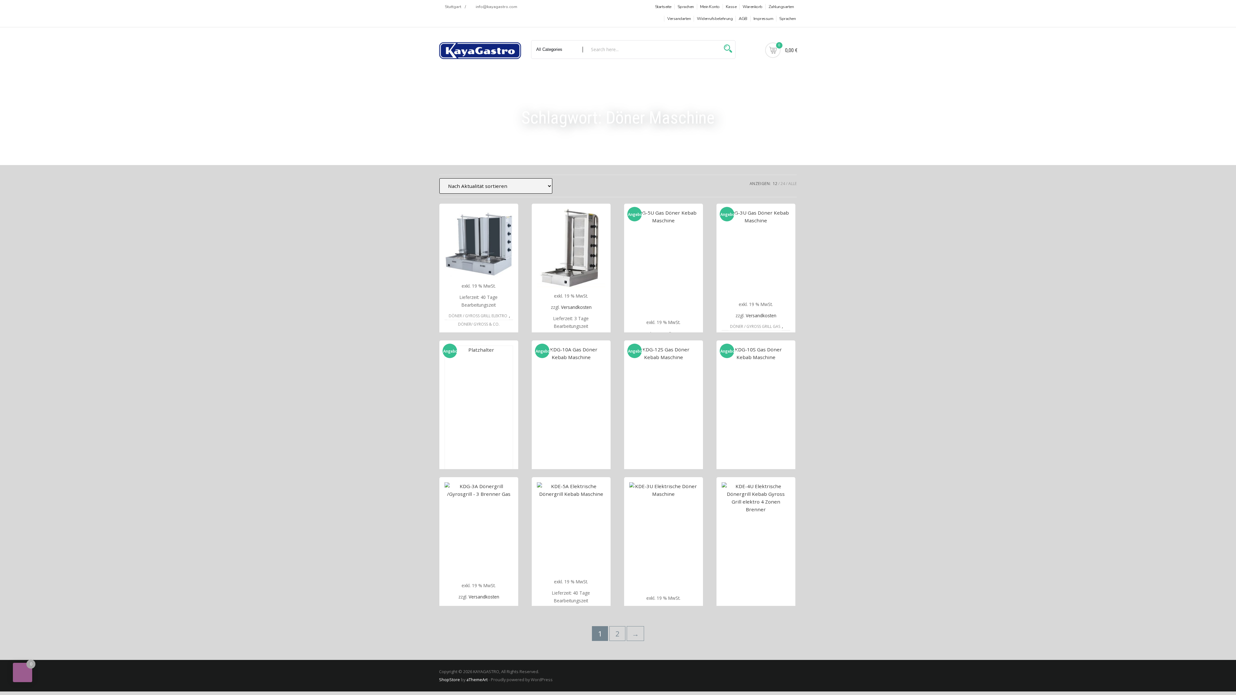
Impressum (763, 19)
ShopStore (449, 679)
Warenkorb (753, 7)
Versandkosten (576, 307)
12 (775, 183)
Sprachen (686, 7)
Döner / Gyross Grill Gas (755, 326)
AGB (743, 19)
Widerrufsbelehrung (715, 19)
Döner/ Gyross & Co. (479, 324)
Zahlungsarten (781, 7)
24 (783, 183)
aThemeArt (477, 679)
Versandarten (679, 19)
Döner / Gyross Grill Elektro (478, 316)
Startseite (663, 7)
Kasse (731, 7)
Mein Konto (710, 7)
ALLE (792, 183)
